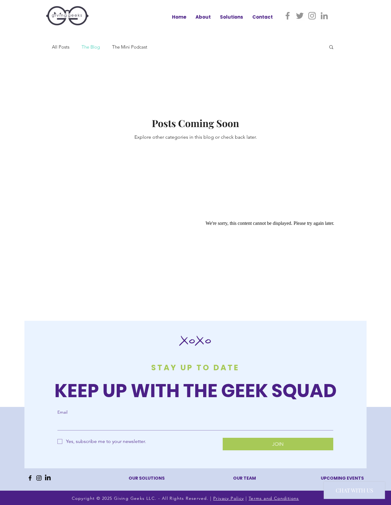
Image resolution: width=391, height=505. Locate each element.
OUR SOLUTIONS (147, 478)
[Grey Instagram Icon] (312, 16)
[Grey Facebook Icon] (288, 16)
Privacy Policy (228, 498)
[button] (331, 47)
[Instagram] (38, 477)
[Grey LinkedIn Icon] (324, 16)
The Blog (91, 47)
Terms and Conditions (274, 498)
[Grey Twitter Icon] (300, 16)
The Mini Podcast (129, 47)
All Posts (60, 47)
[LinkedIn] (47, 477)
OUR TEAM (244, 478)
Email (62, 412)
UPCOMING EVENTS (342, 478)
